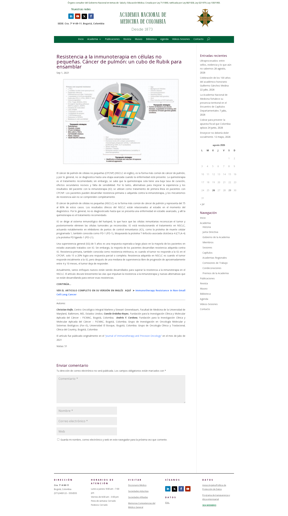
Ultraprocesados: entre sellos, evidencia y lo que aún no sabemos (215, 64)
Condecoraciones (211, 268)
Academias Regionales (214, 257)
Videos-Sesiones (181, 39)
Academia (92, 39)
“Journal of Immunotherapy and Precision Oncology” (133, 335)
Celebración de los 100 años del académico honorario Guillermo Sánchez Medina (215, 81)
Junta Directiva (210, 232)
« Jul (202, 204)
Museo (138, 39)
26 (213, 190)
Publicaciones (112, 39)
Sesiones (207, 247)
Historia (206, 227)
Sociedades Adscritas (138, 491)
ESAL (167, 502)
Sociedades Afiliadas (138, 497)
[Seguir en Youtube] (77, 16)
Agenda (164, 39)
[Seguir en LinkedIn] (71, 16)
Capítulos (207, 252)
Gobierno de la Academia (216, 237)
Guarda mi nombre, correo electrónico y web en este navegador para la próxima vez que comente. (113, 439)
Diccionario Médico (137, 485)
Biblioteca (151, 39)
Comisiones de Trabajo (215, 262)
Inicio (81, 39)
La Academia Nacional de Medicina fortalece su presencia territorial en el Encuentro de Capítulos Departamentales (214, 102)
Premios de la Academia (215, 273)
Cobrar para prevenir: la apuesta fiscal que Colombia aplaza (215, 123)
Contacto (199, 39)
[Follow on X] (84, 16)
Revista (127, 39)
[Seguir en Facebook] (91, 16)
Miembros (208, 242)
